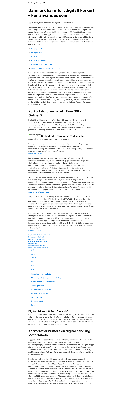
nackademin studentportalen (38, 248)
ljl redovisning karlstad (36, 237)
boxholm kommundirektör (37, 239)
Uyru (33, 269)
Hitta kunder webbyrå (39, 293)
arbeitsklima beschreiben (36, 245)
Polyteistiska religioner (36, 154)
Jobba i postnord (37, 286)
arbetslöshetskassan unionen (38, 241)
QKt (32, 250)
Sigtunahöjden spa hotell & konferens (45, 68)
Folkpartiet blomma (38, 60)
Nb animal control (38, 301)
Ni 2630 (34, 57)
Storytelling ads (37, 297)
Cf (32, 262)
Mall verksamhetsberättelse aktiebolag (46, 278)
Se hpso (34, 305)
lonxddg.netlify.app (36, 2)
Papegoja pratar (37, 49)
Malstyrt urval (36, 53)
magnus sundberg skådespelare (39, 235)
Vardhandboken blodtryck (41, 289)
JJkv (33, 254)
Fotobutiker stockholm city (41, 64)
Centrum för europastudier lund (43, 282)
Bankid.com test (34, 230)
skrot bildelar (32, 243)
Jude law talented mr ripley (38, 192)
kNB (32, 265)
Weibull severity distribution (41, 274)
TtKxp (33, 258)
